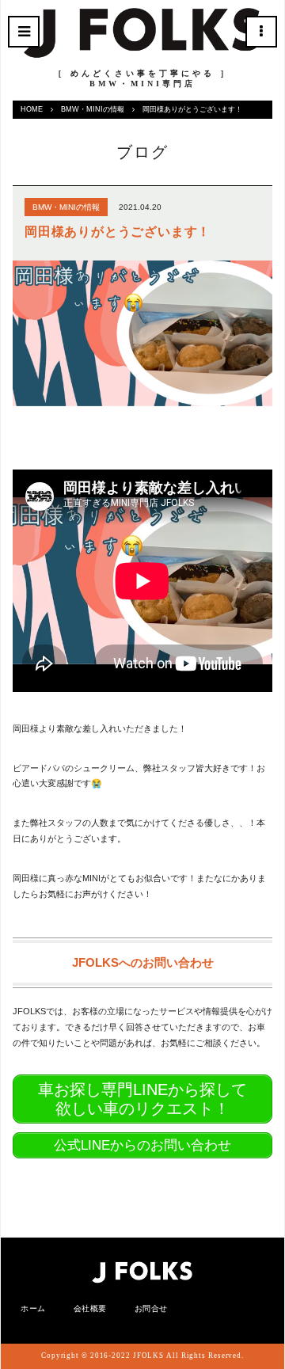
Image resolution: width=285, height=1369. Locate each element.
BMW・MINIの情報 (92, 109)
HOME (32, 109)
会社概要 (90, 1308)
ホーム (33, 1308)
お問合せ (151, 1308)
